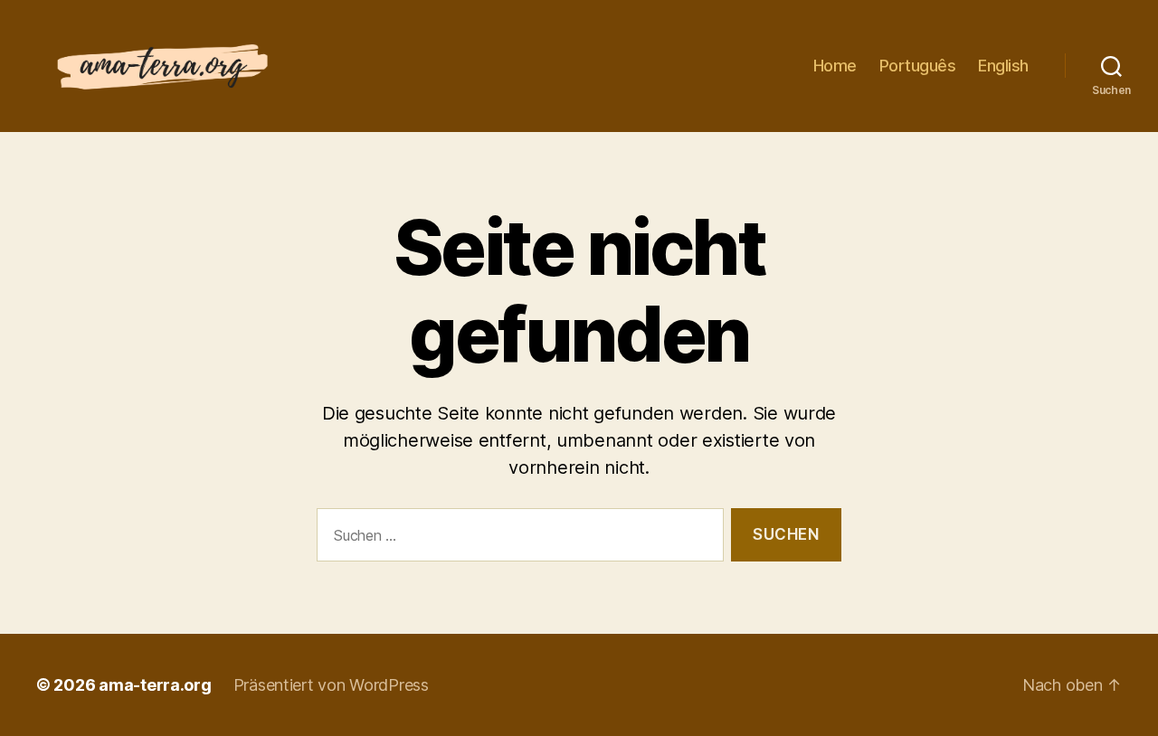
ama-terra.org (155, 684)
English (1003, 65)
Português (917, 65)
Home (835, 65)
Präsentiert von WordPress (331, 684)
